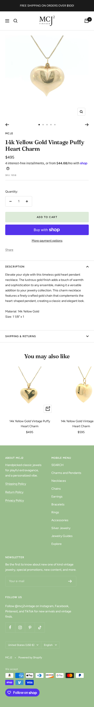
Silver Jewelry (60, 528)
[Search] (15, 21)
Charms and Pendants (66, 473)
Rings (55, 512)
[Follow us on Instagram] (20, 627)
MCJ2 (9, 133)
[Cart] (86, 21)
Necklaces (58, 481)
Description (14, 266)
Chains (56, 489)
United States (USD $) (21, 645)
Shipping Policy (15, 484)
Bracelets (57, 504)
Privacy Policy (14, 500)
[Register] (70, 581)
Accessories (59, 520)
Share (9, 250)
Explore (56, 544)
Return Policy (14, 492)
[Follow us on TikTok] (40, 627)
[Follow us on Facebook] (10, 627)
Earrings (57, 496)
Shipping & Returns (20, 336)
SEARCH (57, 465)
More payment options (47, 241)
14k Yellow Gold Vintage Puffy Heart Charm (29, 423)
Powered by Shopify (30, 657)
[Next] (87, 124)
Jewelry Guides (62, 536)
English (48, 645)
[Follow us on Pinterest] (30, 627)
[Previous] (7, 124)
